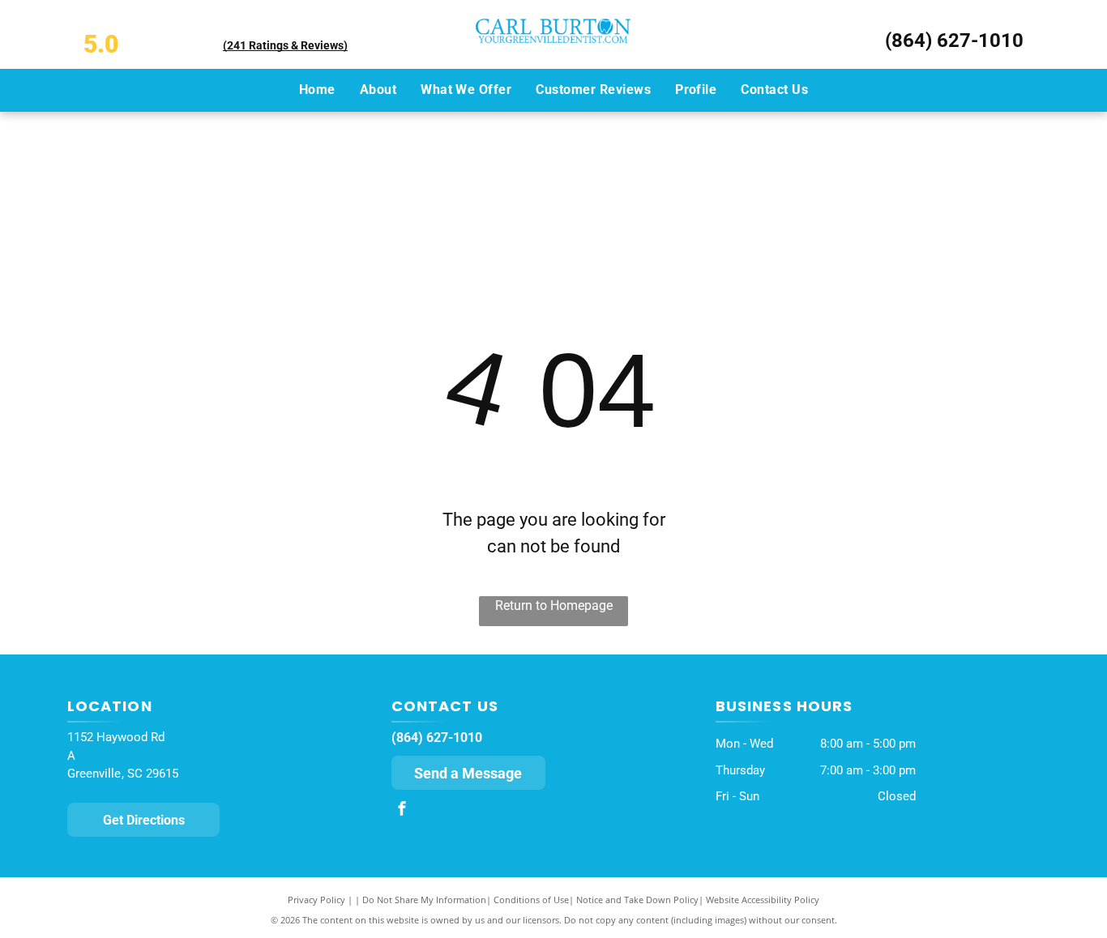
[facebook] (401, 810)
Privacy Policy (316, 899)
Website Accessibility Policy (762, 899)
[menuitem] (317, 90)
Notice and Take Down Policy (637, 899)
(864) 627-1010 (954, 40)
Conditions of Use (531, 899)
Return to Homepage (554, 605)
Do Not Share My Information (424, 899)
